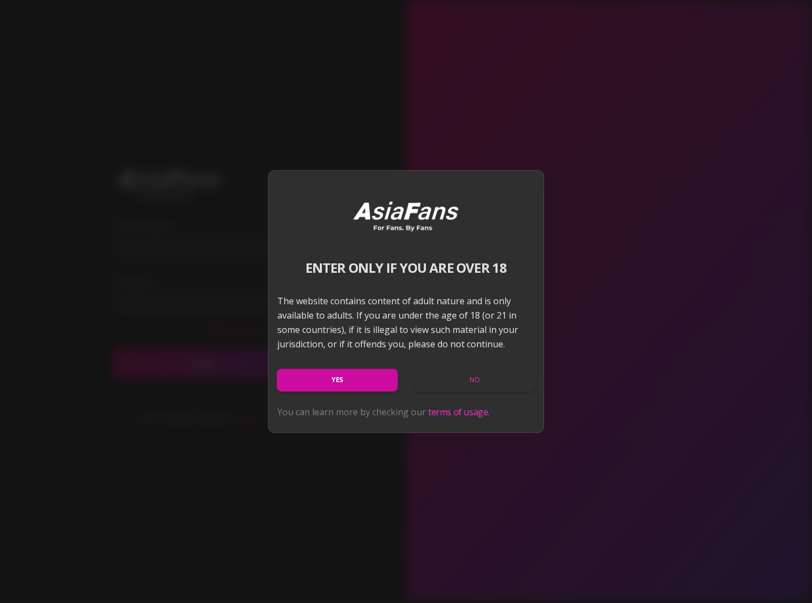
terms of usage (458, 412)
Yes (337, 379)
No (474, 379)
